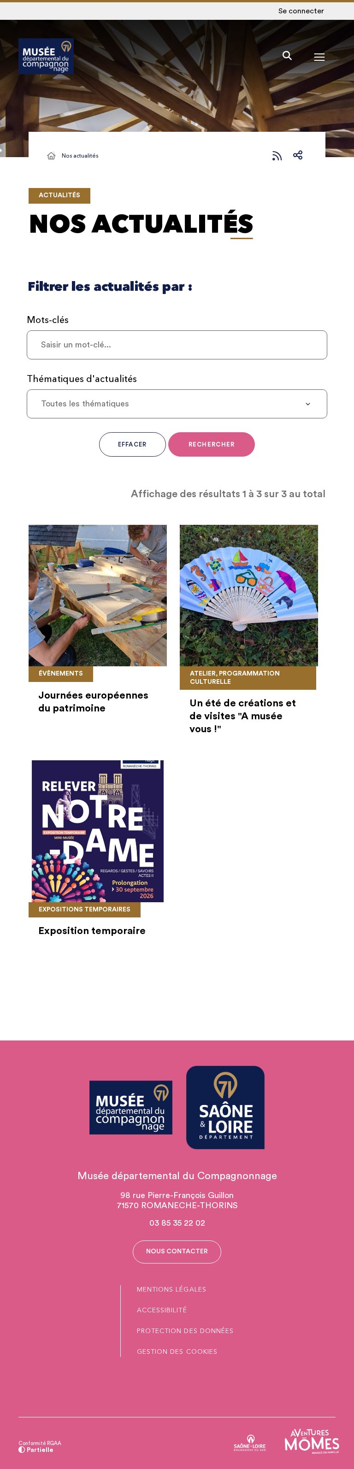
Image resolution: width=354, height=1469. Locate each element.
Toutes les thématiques (85, 404)
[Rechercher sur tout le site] (287, 56)
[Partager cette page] (298, 156)
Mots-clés (48, 319)
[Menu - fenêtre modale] (319, 56)
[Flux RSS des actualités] (277, 156)
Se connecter (301, 11)
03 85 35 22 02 (177, 1223)
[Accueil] (51, 155)
